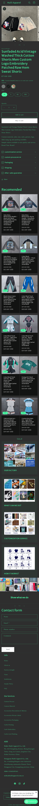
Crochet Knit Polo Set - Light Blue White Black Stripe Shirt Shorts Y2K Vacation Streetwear (28, 422)
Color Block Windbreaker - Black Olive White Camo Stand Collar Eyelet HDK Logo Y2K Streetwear (28, 260)
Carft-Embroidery (9, 729)
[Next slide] (24, 606)
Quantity (4, 103)
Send (8, 649)
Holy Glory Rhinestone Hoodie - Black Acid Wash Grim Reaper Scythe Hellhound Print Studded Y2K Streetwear (10, 219)
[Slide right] (24, 45)
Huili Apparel (16, 805)
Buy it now (19, 120)
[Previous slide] (15, 606)
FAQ (5, 688)
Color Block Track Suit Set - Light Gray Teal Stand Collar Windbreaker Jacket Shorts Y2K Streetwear (10, 340)
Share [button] (5, 179)
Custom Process (9, 701)
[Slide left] (15, 45)
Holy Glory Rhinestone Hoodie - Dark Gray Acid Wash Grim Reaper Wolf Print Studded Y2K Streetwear (10, 260)
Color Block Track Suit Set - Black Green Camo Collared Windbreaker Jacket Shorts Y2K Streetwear (10, 382)
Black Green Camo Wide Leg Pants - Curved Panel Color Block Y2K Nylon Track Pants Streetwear (10, 300)
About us (7, 665)
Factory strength (9, 670)
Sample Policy (8, 684)
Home (6, 660)
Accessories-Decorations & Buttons (15, 711)
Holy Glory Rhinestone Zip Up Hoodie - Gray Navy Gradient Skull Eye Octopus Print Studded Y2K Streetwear (28, 219)
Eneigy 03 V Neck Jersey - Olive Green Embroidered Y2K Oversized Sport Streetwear (28, 380)
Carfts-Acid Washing (10, 734)
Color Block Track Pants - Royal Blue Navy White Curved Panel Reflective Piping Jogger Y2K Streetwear (28, 300)
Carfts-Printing (9, 725)
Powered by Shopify (25, 805)
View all (19, 438)
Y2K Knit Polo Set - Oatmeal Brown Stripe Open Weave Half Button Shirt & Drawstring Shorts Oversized (10, 422)
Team (6, 674)
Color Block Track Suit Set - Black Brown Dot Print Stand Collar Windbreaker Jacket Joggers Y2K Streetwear (28, 340)
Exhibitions (8, 679)
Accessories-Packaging (11, 720)
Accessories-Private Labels (12, 715)
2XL (25, 94)
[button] (4, 2)
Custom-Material (9, 706)
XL (18, 94)
